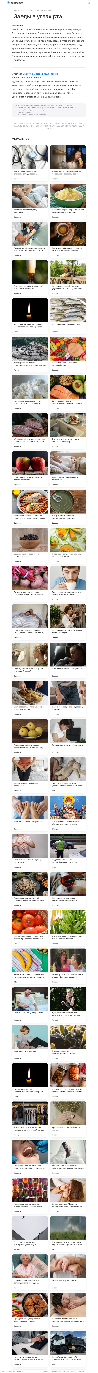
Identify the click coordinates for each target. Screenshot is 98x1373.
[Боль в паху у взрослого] (30, 1043)
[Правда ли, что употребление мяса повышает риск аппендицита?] (30, 1311)
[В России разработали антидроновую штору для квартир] (30, 1234)
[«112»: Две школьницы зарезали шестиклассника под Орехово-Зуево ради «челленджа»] (30, 316)
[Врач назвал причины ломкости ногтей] (68, 1119)
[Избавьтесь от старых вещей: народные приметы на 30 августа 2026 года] (30, 1119)
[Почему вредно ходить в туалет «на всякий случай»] (30, 660)
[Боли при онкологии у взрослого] (68, 737)
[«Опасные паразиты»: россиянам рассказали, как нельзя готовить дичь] (30, 431)
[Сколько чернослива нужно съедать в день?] (30, 546)
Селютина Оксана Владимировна (40, 74)
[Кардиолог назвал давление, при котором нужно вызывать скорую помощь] (30, 240)
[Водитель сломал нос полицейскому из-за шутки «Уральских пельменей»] (68, 852)
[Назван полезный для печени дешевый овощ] (68, 354)
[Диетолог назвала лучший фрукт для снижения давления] (68, 928)
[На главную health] (16, 3)
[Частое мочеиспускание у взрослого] (30, 775)
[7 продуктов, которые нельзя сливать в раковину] (68, 431)
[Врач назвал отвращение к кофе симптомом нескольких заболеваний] (68, 584)
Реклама (20, 1371)
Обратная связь (83, 1371)
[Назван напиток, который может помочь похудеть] (68, 622)
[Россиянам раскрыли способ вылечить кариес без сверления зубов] (30, 1158)
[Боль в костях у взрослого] (68, 1272)
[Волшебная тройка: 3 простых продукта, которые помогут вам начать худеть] (30, 507)
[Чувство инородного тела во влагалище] (68, 469)
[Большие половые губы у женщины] (30, 202)
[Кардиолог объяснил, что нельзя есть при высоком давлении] (68, 240)
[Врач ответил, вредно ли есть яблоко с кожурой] (30, 469)
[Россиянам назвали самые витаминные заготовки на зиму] (30, 737)
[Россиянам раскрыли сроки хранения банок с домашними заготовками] (30, 1196)
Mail (3, 1371)
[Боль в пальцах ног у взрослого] (30, 813)
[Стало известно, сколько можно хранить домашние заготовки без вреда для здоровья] (68, 1081)
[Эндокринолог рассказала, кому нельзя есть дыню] (68, 546)
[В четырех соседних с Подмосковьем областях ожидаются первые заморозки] (68, 1043)
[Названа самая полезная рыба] (68, 316)
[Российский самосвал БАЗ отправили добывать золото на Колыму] (68, 1349)
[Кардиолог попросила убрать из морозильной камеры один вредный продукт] (68, 163)
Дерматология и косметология (40, 10)
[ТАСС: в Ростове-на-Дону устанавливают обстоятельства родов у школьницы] (68, 775)
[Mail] (8, 3)
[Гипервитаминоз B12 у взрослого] (68, 660)
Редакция (45, 1371)
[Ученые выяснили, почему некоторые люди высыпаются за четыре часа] (68, 1158)
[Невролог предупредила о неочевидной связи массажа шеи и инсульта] (68, 1311)
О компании (11, 1371)
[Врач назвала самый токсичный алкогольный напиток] (30, 278)
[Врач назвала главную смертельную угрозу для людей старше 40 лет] (68, 393)
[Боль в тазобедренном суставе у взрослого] (68, 699)
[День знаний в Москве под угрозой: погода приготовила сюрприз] (68, 1005)
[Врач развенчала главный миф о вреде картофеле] (30, 699)
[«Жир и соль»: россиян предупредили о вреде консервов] (68, 507)
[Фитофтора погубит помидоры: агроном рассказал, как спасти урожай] (30, 928)
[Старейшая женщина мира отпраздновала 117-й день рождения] (30, 1272)
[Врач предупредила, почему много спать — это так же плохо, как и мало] (30, 622)
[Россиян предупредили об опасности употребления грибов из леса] (30, 890)
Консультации (19, 10)
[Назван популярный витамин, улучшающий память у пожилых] (68, 278)
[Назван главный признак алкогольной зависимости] (68, 890)
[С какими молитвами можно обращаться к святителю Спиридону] (68, 813)
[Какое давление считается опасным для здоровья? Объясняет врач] (30, 163)
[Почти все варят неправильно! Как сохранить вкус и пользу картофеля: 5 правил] (68, 202)
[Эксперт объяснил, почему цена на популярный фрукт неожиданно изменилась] (30, 966)
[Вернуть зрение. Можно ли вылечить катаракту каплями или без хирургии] (68, 1196)
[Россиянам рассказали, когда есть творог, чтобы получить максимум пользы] (30, 393)
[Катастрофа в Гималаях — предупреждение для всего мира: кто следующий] (30, 354)
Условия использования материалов (63, 1371)
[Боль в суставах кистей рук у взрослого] (30, 852)
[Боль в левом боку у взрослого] (30, 1005)
